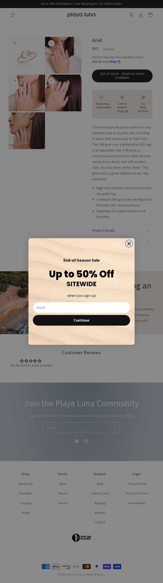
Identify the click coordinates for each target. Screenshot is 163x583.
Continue (81, 320)
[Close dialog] (129, 243)
